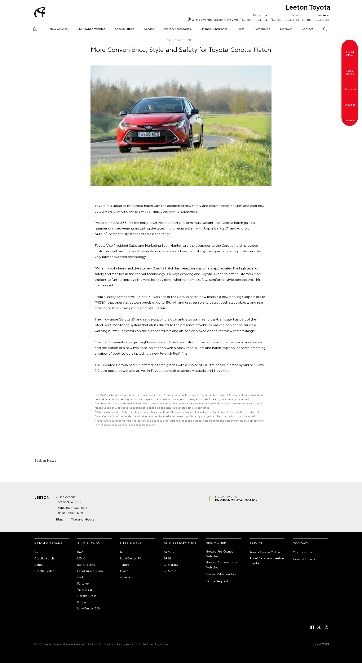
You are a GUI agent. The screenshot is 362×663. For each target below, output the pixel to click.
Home (35, 28)
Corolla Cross (86, 596)
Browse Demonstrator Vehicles (221, 564)
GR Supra (169, 571)
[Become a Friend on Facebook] (312, 627)
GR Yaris (169, 552)
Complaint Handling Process (153, 644)
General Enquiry (304, 559)
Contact (307, 29)
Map (59, 519)
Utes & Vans (131, 543)
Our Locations (303, 552)
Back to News (45, 460)
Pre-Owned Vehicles (91, 29)
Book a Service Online (265, 552)
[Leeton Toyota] (39, 12)
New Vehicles (59, 29)
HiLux (124, 552)
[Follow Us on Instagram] (326, 627)
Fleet (240, 29)
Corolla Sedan (44, 571)
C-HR (80, 577)
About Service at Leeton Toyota (267, 560)
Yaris (37, 552)
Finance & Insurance (214, 29)
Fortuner (83, 583)
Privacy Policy (125, 644)
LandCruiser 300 (88, 608)
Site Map (109, 644)
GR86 (167, 558)
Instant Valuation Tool (221, 574)
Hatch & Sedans (48, 543)
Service (149, 29)
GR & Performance (180, 543)
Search (325, 29)
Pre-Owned (216, 543)
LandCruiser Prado (90, 571)
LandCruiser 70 (130, 558)
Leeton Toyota (308, 6)
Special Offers (124, 29)
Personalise (262, 29)
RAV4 (80, 552)
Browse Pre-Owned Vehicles (220, 553)
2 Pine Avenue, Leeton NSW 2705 (215, 19)
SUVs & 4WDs (88, 543)
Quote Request (217, 581)
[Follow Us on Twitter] (319, 627)
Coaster (126, 577)
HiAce (124, 571)
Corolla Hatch (44, 558)
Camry (38, 564)
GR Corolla (170, 564)
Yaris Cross (85, 589)
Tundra (124, 564)
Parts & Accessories (177, 29)
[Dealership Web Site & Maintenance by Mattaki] (321, 644)
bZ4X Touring (86, 564)
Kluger (81, 602)
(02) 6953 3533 (258, 17)
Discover (286, 29)
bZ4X (81, 558)
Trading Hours (82, 519)
